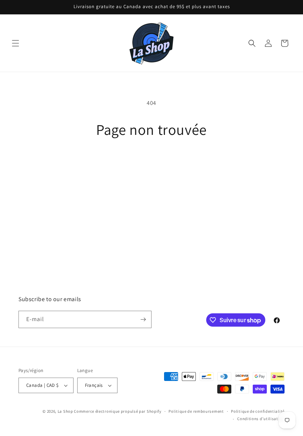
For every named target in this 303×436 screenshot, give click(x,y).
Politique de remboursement (196, 411)
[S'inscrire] (143, 319)
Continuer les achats (152, 162)
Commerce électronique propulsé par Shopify (117, 411)
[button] (15, 43)
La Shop (65, 411)
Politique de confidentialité (258, 411)
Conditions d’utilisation (261, 418)
